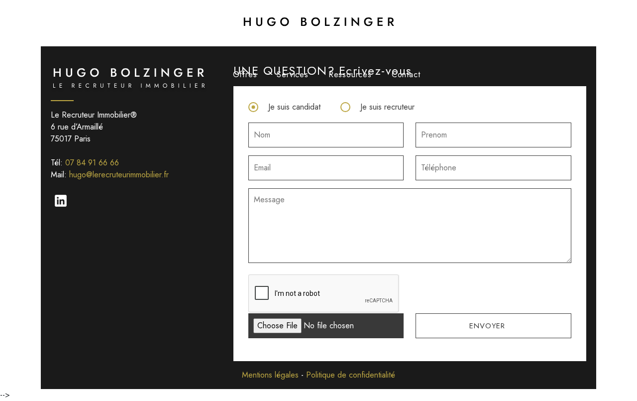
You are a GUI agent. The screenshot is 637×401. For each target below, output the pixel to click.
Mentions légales (270, 375)
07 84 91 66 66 (92, 162)
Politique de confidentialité (350, 375)
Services (292, 74)
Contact (406, 74)
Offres (245, 74)
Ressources (350, 74)
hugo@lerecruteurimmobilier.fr (119, 174)
